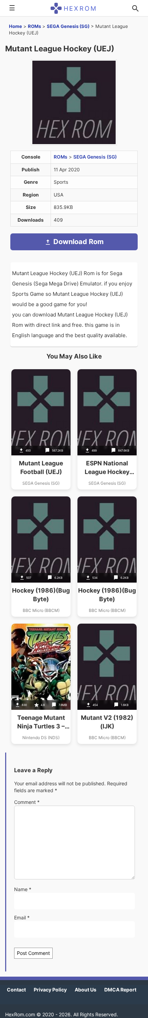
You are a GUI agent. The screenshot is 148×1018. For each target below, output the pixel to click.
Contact (16, 989)
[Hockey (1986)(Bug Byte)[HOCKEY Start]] (41, 556)
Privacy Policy (50, 989)
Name (22, 889)
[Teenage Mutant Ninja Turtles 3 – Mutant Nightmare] (41, 684)
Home (15, 26)
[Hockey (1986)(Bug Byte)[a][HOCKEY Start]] (107, 556)
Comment (27, 802)
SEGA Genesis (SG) (68, 26)
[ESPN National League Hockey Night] (107, 429)
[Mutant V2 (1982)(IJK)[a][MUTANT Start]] (107, 684)
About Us (85, 989)
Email (22, 917)
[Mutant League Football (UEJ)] (41, 429)
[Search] (135, 8)
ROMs (34, 26)
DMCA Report (120, 989)
